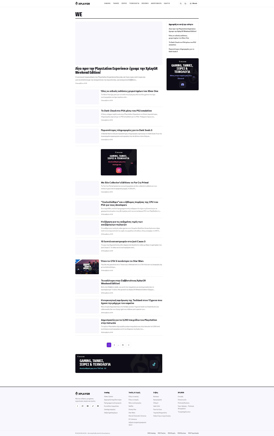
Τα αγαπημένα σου (184, 412)
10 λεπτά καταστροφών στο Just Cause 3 (123, 241)
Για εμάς (180, 396)
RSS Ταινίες (162, 433)
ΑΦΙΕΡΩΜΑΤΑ (156, 3)
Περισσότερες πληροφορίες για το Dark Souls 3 (126, 130)
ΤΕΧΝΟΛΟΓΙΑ (134, 3)
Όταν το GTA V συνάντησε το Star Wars (122, 261)
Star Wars (132, 413)
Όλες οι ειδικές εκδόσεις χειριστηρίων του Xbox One (129, 91)
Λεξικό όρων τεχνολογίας (162, 416)
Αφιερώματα (157, 400)
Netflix (131, 406)
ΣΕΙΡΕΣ (124, 3)
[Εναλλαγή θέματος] (185, 3)
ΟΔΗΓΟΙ (167, 3)
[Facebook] (77, 406)
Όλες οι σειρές (134, 400)
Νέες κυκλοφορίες (135, 403)
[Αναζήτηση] (181, 3)
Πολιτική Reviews (183, 403)
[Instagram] (82, 406)
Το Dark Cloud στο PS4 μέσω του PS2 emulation (126, 110)
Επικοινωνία (182, 400)
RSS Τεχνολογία (193, 433)
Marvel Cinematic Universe (137, 416)
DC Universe (133, 419)
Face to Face (157, 409)
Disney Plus (132, 409)
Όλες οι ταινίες (134, 396)
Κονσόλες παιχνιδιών (111, 406)
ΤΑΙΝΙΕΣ (116, 3)
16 (123, 345)
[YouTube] (88, 406)
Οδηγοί (155, 403)
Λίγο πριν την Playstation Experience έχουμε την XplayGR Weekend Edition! (116, 70)
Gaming (107, 3)
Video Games (108, 396)
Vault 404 (156, 406)
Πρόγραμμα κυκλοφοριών (112, 403)
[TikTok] (93, 406)
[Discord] (98, 406)
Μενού (194, 3)
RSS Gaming (152, 433)
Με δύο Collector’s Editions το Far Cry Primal (124, 182)
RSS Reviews (182, 433)
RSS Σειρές (171, 433)
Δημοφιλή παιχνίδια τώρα (112, 400)
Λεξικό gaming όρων (111, 413)
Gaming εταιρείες (109, 409)
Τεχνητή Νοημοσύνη (160, 413)
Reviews (145, 3)
